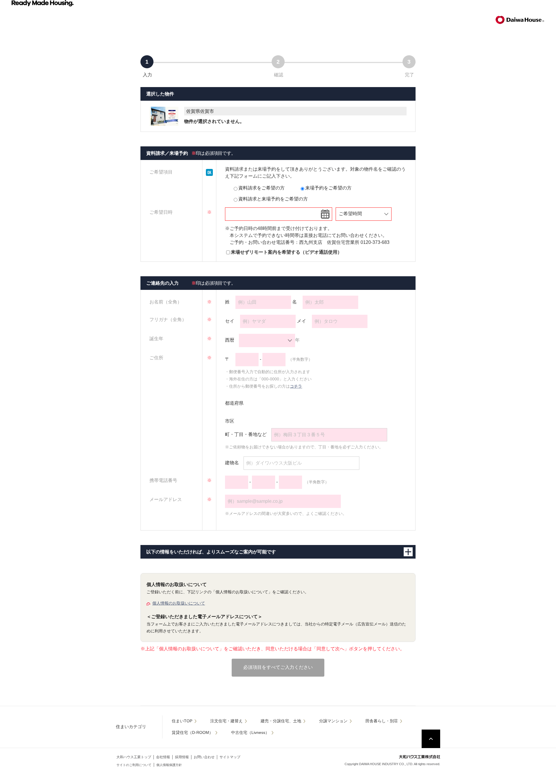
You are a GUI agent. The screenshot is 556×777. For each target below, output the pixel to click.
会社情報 (163, 757)
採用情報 (182, 757)
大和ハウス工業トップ (133, 757)
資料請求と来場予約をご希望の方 (273, 198)
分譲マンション (333, 721)
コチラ (296, 386)
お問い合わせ (204, 757)
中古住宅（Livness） (250, 732)
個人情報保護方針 (169, 765)
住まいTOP (182, 721)
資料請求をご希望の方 (261, 187)
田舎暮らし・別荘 (381, 721)
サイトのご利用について (133, 765)
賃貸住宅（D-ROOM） (192, 732)
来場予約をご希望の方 (328, 187)
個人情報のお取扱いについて (178, 603)
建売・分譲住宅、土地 (281, 721)
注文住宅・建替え (226, 721)
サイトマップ (230, 757)
